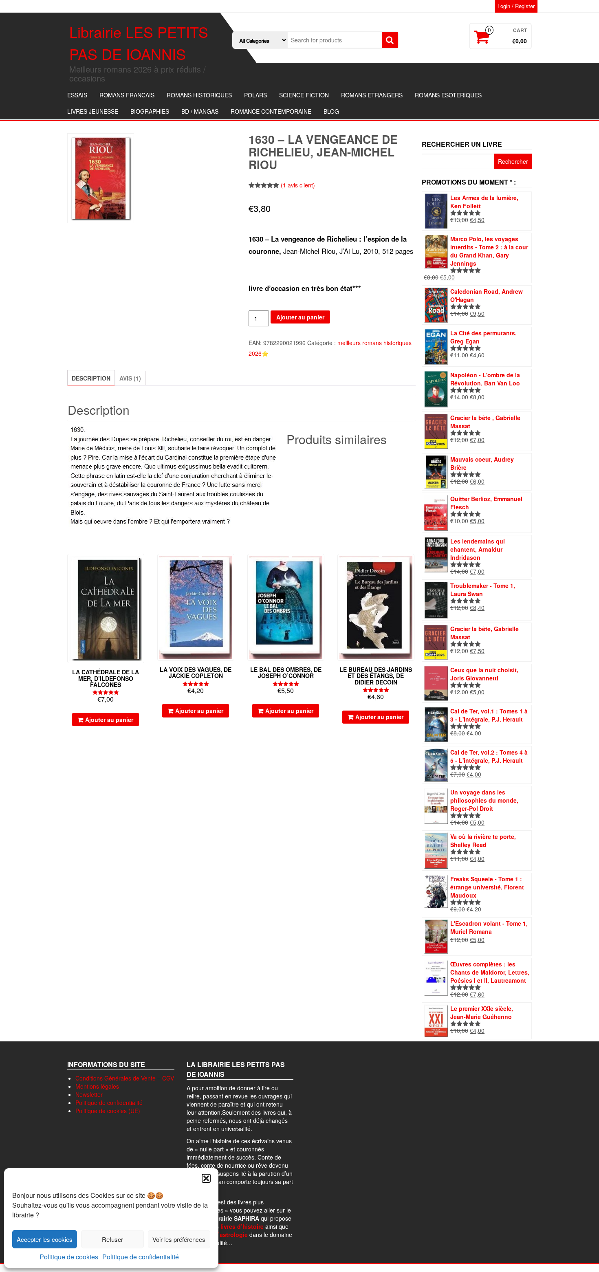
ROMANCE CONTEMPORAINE (271, 111)
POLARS (255, 95)
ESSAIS (77, 95)
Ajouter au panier (300, 317)
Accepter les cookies (45, 1239)
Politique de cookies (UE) (107, 1111)
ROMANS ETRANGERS (372, 95)
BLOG (331, 111)
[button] (206, 1178)
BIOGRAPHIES (149, 111)
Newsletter (89, 1094)
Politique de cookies (69, 1256)
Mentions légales (97, 1086)
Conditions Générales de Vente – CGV (124, 1078)
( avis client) (298, 185)
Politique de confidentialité (140, 1256)
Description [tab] (91, 378)
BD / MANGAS (199, 111)
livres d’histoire (242, 1226)
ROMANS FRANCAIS (126, 95)
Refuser (112, 1239)
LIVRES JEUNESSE (92, 111)
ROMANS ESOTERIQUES (448, 95)
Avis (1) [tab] (130, 378)
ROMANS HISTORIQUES (199, 95)
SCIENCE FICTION (304, 95)
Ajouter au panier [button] (109, 719)
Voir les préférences (178, 1239)
